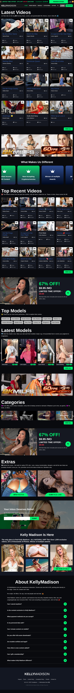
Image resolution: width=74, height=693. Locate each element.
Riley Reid (28, 322)
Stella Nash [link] (6, 90)
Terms (24, 679)
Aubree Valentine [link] (43, 261)
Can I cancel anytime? (14, 604)
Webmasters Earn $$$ (44, 682)
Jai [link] (27, 63)
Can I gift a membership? (15, 654)
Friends (47, 679)
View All (68, 129)
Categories (47, 5)
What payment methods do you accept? (20, 616)
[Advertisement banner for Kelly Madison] (37, 145)
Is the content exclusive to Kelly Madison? (21, 610)
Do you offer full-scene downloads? (19, 635)
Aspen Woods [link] (30, 36)
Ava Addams (15, 319)
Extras (54, 5)
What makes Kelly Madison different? (19, 660)
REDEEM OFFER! (58, 1)
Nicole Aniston (26, 319)
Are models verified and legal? (17, 641)
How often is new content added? (18, 648)
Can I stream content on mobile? (18, 629)
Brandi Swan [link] (6, 118)
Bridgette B (46, 322)
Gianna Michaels (7, 322)
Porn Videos (32, 5)
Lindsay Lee (36, 322)
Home (26, 5)
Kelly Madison (37, 319)
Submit (34, 518)
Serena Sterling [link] (7, 63)
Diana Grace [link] (54, 90)
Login (62, 5)
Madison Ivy (57, 319)
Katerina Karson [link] (61, 235)
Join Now (69, 5)
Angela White (47, 319)
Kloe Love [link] (53, 118)
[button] (73, 353)
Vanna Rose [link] (6, 36)
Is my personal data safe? (15, 623)
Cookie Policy (31, 679)
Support (20, 679)
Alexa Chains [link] (42, 211)
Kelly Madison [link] (30, 118)
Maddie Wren (18, 322)
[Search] (58, 5)
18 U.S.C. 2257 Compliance (30, 682)
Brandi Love (5, 319)
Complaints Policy (40, 679)
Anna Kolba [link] (54, 63)
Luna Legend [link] (54, 36)
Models (40, 5)
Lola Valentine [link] (61, 261)
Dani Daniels (55, 322)
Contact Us (53, 679)
